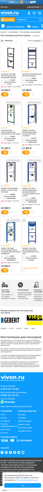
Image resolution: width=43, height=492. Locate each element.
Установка (22, 418)
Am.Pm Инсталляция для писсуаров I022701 (31, 75)
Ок (23, 485)
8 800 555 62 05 (10, 395)
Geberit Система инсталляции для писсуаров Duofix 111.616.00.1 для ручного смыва (31, 192)
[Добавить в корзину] (4, 94)
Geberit (26, 328)
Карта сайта (5, 429)
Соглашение (5, 421)
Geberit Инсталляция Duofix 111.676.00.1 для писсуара (9, 190)
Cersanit (19, 328)
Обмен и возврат (24, 421)
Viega (33, 328)
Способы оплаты (24, 431)
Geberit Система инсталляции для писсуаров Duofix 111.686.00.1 (29, 133)
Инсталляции (13, 32)
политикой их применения (27, 480)
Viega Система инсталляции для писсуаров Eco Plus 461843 (10, 132)
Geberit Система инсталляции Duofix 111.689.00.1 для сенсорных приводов (11, 251)
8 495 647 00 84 (10, 388)
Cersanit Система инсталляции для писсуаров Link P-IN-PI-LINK (31, 251)
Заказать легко (24, 424)
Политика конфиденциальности (9, 425)
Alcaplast (4, 328)
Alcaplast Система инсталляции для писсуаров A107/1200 (8, 75)
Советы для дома (25, 428)
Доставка (21, 415)
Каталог (3, 32)
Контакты (4, 433)
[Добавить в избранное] (11, 94)
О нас (3, 415)
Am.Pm (11, 328)
